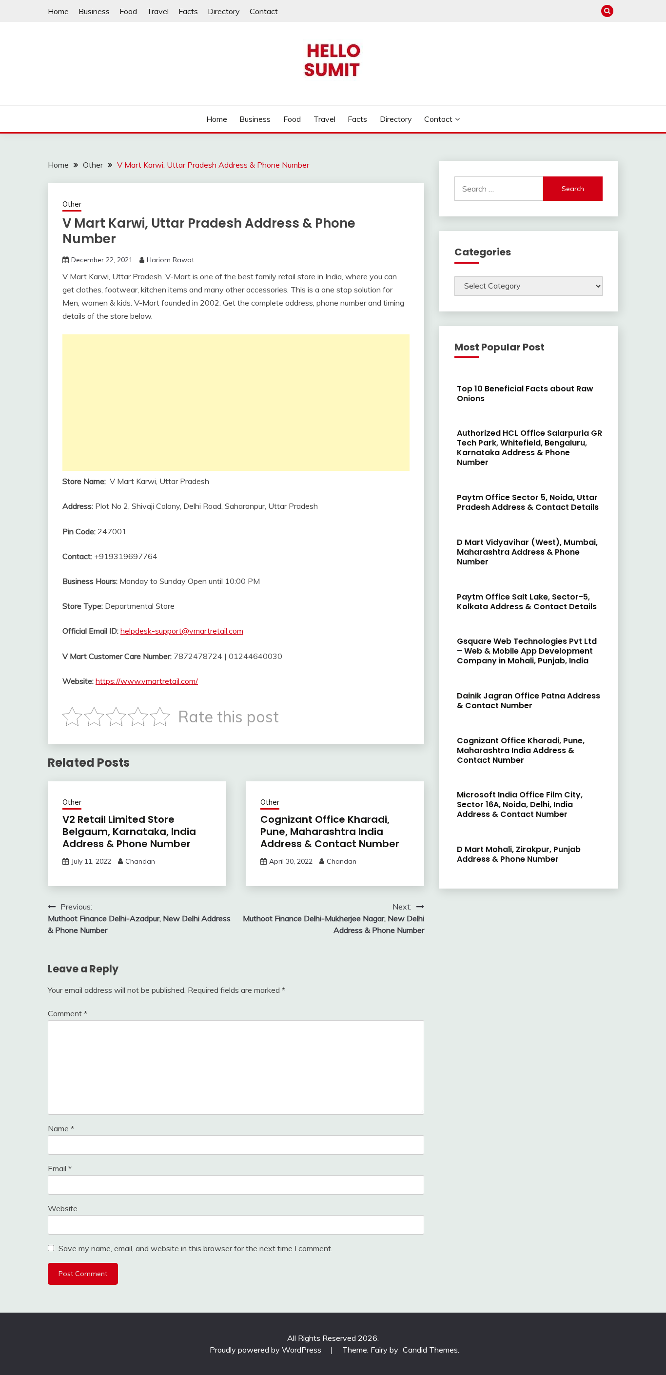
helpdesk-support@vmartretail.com (181, 631)
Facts (188, 11)
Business (94, 11)
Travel (158, 11)
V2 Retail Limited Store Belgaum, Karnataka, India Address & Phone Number (129, 832)
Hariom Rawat (170, 259)
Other (71, 204)
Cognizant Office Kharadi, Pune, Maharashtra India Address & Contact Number (329, 832)
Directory (224, 11)
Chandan (140, 861)
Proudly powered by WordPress (266, 1350)
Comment (67, 1013)
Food (128, 11)
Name (61, 1128)
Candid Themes (430, 1350)
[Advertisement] (236, 402)
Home (58, 11)
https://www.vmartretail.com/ (147, 681)
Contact (264, 11)
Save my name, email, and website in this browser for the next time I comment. (196, 1248)
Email (60, 1168)
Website (63, 1208)
